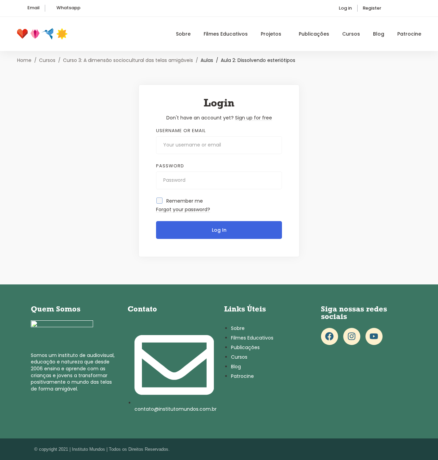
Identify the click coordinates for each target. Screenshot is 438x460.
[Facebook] (329, 336)
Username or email (181, 131)
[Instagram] (351, 336)
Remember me (184, 201)
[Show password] (275, 180)
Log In (219, 230)
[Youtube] (374, 336)
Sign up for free (253, 118)
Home (24, 60)
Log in (345, 8)
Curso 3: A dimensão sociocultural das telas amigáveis (128, 60)
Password (170, 166)
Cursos (47, 60)
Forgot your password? (183, 209)
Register (372, 8)
